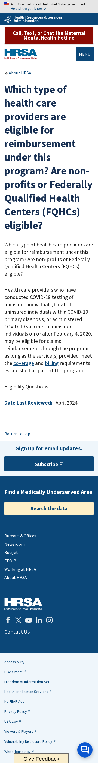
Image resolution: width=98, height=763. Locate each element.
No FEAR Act (14, 701)
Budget (11, 552)
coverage (23, 363)
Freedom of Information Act (26, 681)
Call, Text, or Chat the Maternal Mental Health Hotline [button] (49, 35)
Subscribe (46, 464)
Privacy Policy (15, 711)
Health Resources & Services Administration (38, 19)
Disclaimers (13, 671)
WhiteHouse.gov (17, 751)
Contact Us (17, 631)
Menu (84, 54)
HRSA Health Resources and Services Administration (23, 604)
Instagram (49, 620)
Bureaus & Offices (20, 535)
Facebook (7, 620)
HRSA (20, 54)
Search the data (49, 508)
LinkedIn (38, 620)
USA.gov (11, 721)
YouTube (28, 620)
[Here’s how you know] (49, 6)
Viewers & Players (18, 731)
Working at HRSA (20, 569)
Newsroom (14, 544)
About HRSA (20, 73)
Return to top (17, 433)
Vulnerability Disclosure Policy (28, 741)
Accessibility (14, 661)
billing (52, 363)
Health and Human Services (26, 691)
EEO (8, 560)
